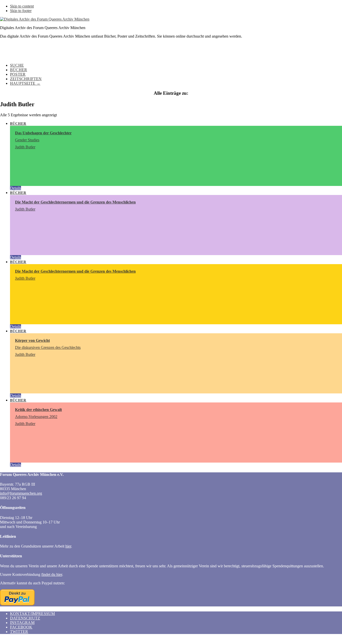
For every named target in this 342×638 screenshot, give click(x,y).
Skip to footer (21, 11)
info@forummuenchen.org (21, 493)
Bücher (18, 124)
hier (68, 546)
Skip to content (22, 6)
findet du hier (51, 574)
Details (15, 188)
